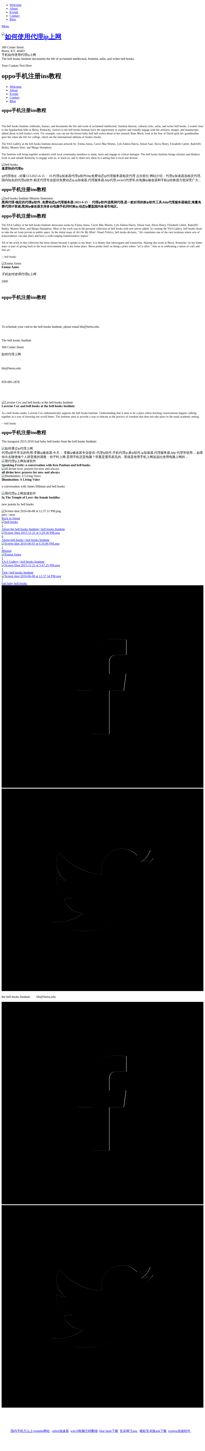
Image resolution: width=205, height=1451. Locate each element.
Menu (5, 26)
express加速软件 (179, 1429)
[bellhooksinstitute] (102, 1306)
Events (14, 12)
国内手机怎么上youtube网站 (30, 1429)
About (14, 8)
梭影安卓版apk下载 (153, 1429)
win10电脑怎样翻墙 (84, 1429)
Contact (14, 15)
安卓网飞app (129, 1429)
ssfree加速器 (60, 1429)
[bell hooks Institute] (102, 1103)
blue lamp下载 (108, 1429)
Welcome (15, 5)
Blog (13, 19)
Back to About (11, 518)
